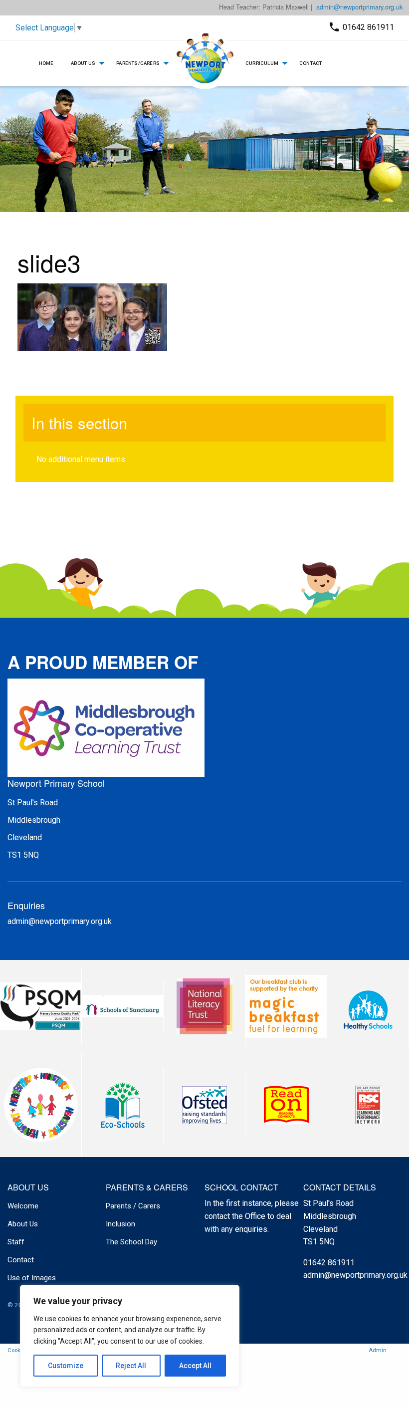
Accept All (195, 1366)
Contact (310, 63)
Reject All (131, 1366)
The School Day (131, 1241)
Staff (15, 1241)
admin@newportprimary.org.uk (359, 6)
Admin (378, 1350)
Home (46, 63)
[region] (129, 1336)
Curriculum (261, 63)
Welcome (22, 1205)
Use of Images (31, 1277)
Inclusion (120, 1223)
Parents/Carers (138, 63)
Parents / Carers (133, 1205)
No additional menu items (80, 459)
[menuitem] (46, 63)
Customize (65, 1366)
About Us (83, 63)
